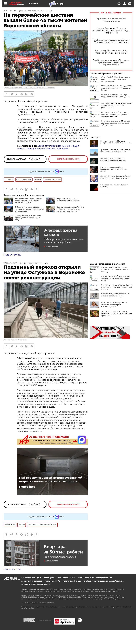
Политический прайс (72, 581)
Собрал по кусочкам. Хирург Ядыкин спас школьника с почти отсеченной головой (116, 287)
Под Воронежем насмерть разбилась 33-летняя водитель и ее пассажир (111, 41)
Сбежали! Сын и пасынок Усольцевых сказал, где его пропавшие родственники (116, 105)
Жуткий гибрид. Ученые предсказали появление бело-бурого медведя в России (116, 88)
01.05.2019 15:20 (10, 11)
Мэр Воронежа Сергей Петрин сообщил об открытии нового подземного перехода (50, 479)
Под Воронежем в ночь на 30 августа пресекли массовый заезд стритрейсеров (111, 62)
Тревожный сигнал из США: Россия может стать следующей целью (115, 151)
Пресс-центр (49, 578)
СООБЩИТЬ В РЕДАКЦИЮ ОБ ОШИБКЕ (35, 584)
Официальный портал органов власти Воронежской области (29, 88)
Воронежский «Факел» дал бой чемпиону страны (111, 20)
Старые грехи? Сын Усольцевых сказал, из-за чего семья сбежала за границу (116, 269)
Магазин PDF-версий (66, 578)
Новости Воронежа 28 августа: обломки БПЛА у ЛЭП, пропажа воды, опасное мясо (111, 30)
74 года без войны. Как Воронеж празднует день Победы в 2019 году (28, 218)
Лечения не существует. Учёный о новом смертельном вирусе (115, 295)
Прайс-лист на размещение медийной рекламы (104, 581)
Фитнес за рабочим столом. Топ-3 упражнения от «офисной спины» (111, 52)
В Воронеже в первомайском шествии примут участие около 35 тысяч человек (29, 209)
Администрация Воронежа (15, 340)
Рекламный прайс (52, 581)
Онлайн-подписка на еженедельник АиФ (95, 578)
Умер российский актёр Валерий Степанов (114, 186)
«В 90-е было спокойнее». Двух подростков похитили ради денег (115, 96)
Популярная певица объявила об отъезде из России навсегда (113, 159)
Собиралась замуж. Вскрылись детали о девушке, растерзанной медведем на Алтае (115, 114)
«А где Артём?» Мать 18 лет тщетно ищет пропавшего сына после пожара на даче (115, 79)
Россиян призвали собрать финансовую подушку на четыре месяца (113, 169)
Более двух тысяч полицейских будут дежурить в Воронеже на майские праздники (48, 147)
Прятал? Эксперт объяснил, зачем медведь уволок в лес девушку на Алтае (115, 278)
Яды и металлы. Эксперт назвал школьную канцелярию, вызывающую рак (114, 305)
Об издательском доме (31, 578)
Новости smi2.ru (12, 255)
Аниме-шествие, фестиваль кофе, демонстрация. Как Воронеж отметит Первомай (29, 201)
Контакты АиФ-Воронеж (31, 581)
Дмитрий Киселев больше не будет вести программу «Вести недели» (115, 177)
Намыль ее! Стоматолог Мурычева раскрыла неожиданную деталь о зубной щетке (115, 123)
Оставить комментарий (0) (68, 159)
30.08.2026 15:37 (10, 263)
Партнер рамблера (44, 620)
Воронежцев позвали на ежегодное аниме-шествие (68, 200)
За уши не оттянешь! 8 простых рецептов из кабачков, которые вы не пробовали (116, 313)
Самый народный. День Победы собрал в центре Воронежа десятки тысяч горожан (70, 209)
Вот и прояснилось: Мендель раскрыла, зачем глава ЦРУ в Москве (115, 142)
